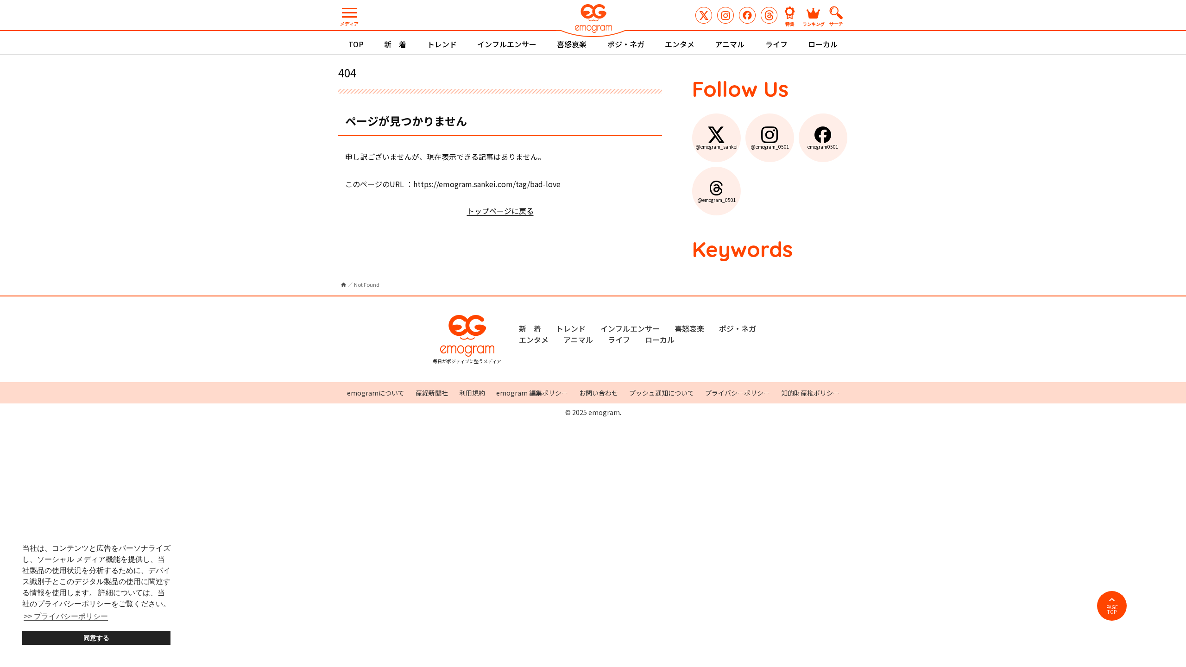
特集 (790, 23)
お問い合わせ (598, 392)
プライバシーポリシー (737, 392)
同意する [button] (96, 638)
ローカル (823, 44)
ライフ (776, 44)
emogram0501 (747, 15)
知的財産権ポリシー (810, 392)
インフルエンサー (506, 44)
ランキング (813, 23)
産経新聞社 (432, 392)
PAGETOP (1112, 609)
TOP (356, 44)
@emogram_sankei (703, 15)
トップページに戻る (500, 210)
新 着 (395, 44)
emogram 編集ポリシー (532, 392)
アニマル (729, 44)
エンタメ (679, 44)
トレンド (442, 44)
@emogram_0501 (725, 15)
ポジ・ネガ (625, 44)
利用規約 (472, 392)
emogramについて (375, 392)
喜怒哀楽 (572, 44)
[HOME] (343, 284)
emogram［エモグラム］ (593, 19)
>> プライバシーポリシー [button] (66, 616)
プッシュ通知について (661, 392)
